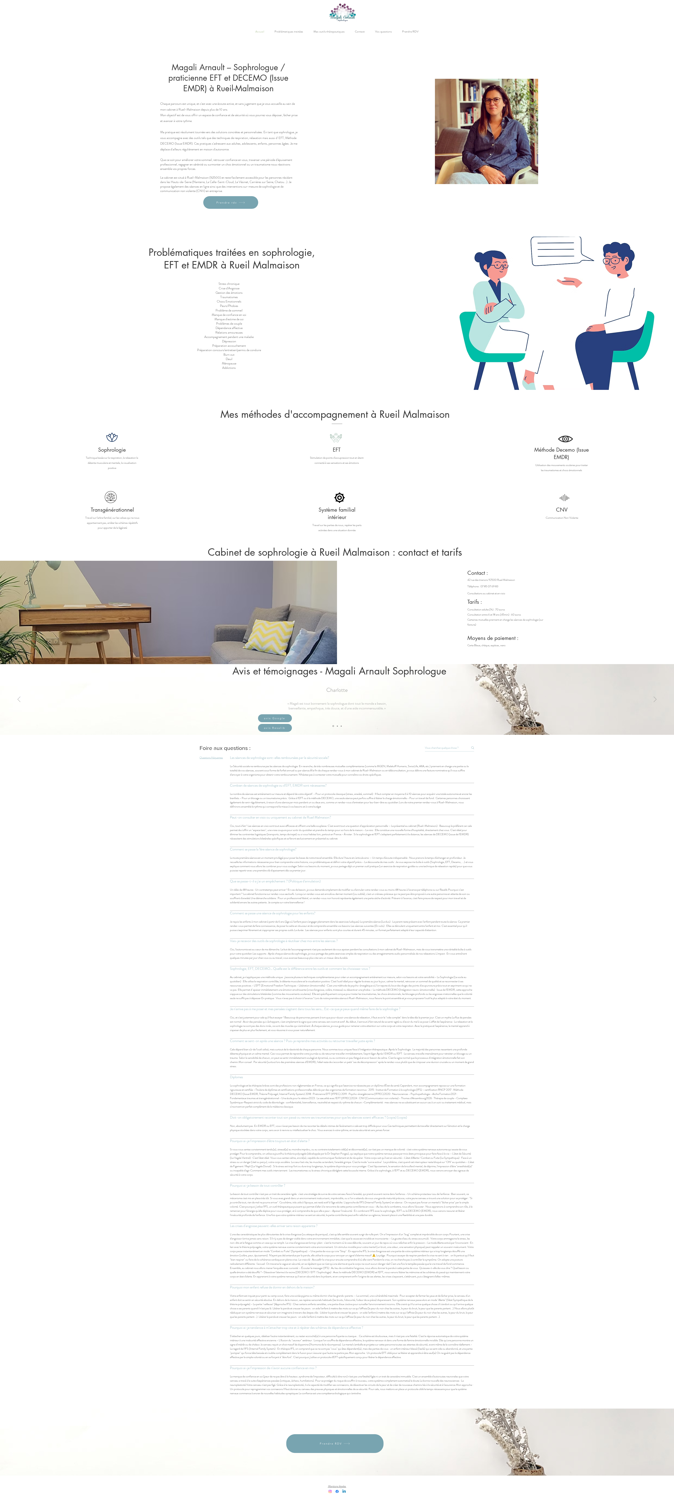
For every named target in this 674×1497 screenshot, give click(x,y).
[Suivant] (655, 700)
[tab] (211, 758)
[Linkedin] (344, 1491)
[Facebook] (337, 1491)
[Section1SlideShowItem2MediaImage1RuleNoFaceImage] (336, 726)
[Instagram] (330, 1491)
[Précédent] (19, 700)
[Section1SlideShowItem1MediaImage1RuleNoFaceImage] (332, 726)
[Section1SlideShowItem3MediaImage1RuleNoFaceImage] (341, 726)
